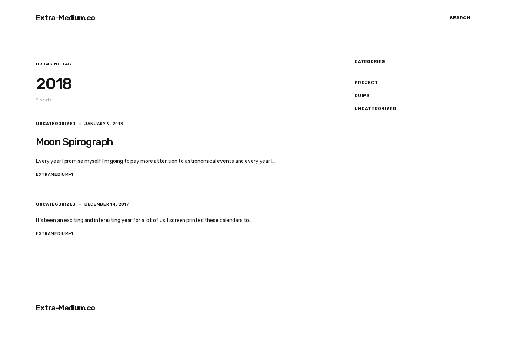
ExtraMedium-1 (54, 174)
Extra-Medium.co (65, 17)
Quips (362, 95)
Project (366, 82)
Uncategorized (56, 123)
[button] (457, 18)
